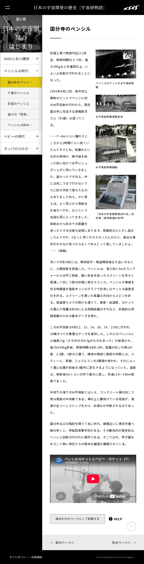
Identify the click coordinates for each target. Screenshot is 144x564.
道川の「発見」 (18, 114)
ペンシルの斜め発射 (22, 125)
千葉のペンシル (18, 93)
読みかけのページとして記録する (78, 519)
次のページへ (121, 542)
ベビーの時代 (14, 136)
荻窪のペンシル (18, 103)
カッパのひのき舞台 (19, 148)
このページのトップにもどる (131, 526)
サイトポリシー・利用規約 (25, 557)
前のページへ (65, 542)
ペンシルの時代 (16, 70)
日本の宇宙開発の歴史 (70, 7)
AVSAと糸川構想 (16, 58)
